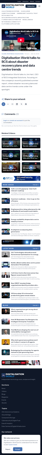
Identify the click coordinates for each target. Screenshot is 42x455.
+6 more (26, 54)
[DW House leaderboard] (21, 242)
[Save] (3, 104)
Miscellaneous (28, 19)
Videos (4, 391)
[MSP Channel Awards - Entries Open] (21, 362)
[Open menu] (39, 6)
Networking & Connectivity (11, 22)
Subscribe (31, 6)
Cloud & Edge (25, 11)
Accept (17, 449)
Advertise (25, 1)
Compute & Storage (8, 13)
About (32, 1)
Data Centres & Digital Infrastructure (15, 17)
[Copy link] (8, 104)
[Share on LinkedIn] (17, 104)
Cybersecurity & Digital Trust (27, 13)
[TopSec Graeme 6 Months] (21, 178)
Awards (4, 403)
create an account (16, 120)
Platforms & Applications (11, 24)
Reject (8, 449)
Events (4, 400)
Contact (37, 1)
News (3, 388)
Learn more (13, 445)
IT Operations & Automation (11, 19)
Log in (19, 1)
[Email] (12, 104)
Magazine (5, 397)
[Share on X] (21, 104)
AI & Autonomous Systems (10, 11)
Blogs (3, 394)
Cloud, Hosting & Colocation (12, 54)
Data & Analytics (7, 15)
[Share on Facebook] (26, 104)
